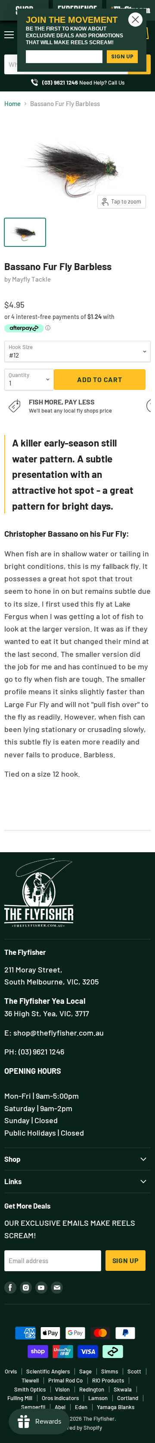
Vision (62, 1389)
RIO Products (108, 1380)
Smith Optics (30, 1389)
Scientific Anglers (48, 1371)
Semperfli (33, 1407)
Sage (85, 1371)
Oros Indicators (60, 1397)
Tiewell (30, 1380)
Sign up (125, 1260)
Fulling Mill (19, 1397)
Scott (134, 1371)
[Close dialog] (135, 19)
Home (12, 103)
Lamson (98, 1397)
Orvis (11, 1371)
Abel (60, 1407)
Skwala (123, 1389)
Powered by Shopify (77, 1427)
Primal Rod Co (65, 1380)
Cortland (127, 1397)
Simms (109, 1371)
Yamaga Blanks (115, 1407)
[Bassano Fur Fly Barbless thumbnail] (25, 232)
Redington (91, 1389)
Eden (81, 1407)
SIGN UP (122, 56)
